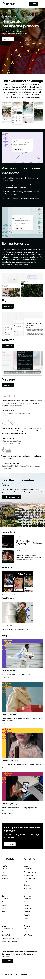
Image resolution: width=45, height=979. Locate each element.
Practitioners (28, 875)
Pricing (4, 908)
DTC (25, 882)
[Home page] (8, 3)
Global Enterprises (30, 878)
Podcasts (27, 912)
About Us (5, 899)
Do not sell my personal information (10, 943)
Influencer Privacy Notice (10, 938)
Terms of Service (8, 928)
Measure (5, 878)
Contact (33, 4)
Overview (5, 869)
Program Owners (30, 872)
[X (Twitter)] (34, 858)
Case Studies (28, 908)
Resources (28, 899)
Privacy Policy (6, 932)
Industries (27, 928)
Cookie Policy (6, 935)
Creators (27, 885)
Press (4, 912)
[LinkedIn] (29, 858)
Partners (27, 932)
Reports (27, 915)
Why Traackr (28, 935)
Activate (4, 875)
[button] (41, 4)
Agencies (27, 888)
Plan (3, 872)
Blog (25, 902)
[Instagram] (25, 858)
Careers (4, 902)
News (26, 918)
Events (26, 905)
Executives (28, 869)
